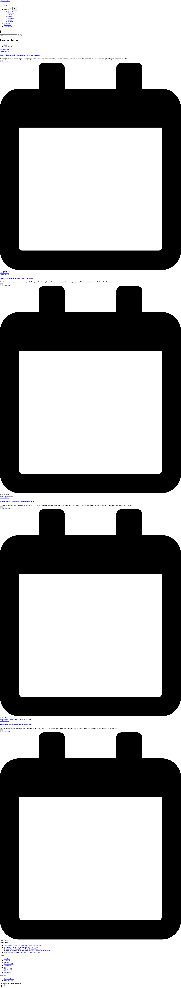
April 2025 (7, 962)
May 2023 (7, 967)
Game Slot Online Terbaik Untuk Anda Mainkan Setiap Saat (22, 952)
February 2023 (8, 969)
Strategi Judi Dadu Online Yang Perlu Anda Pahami (16, 278)
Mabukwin (3, 975)
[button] (18, 35)
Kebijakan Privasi (9, 979)
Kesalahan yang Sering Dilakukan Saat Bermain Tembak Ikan (22, 945)
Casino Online (4, 51)
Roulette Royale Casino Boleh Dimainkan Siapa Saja (17, 501)
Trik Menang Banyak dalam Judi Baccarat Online (16, 724)
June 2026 (7, 959)
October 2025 (8, 960)
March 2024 (7, 965)
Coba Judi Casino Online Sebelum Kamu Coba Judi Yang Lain (20, 55)
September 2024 (8, 964)
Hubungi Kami (8, 980)
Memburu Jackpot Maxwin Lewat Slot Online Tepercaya (21, 947)
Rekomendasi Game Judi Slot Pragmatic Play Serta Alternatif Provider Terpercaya (28, 950)
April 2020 (7, 970)
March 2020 (7, 972)
